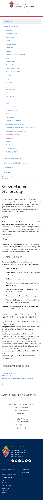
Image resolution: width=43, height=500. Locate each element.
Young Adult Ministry (11, 148)
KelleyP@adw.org (21, 425)
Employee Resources (7, 477)
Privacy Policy (25, 469)
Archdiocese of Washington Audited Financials (17, 378)
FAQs (3, 480)
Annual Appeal (7, 371)
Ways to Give (6, 376)
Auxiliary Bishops (10, 37)
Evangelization (10, 79)
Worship (8, 145)
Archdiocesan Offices (11, 27)
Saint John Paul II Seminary (13, 120)
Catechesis (9, 51)
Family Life (9, 82)
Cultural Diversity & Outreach (14, 68)
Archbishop (9, 30)
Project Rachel (10, 117)
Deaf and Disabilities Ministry (14, 72)
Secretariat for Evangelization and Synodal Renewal (20, 127)
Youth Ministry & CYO (12, 152)
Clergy (7, 58)
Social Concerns (10, 138)
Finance (8, 86)
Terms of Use (25, 472)
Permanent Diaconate (12, 110)
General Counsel (10, 89)
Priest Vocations (10, 114)
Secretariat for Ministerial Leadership (16, 131)
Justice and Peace (10, 96)
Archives (8, 40)
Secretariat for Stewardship (13, 134)
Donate (31, 13)
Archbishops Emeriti (11, 33)
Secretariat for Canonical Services (15, 124)
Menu (12, 13)
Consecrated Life (10, 65)
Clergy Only (5, 482)
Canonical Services (11, 44)
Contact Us (8, 21)
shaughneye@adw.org (21, 410)
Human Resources (11, 93)
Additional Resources (9, 474)
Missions (8, 103)
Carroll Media (9, 47)
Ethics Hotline (8, 167)
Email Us (16, 454)
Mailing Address (18, 456)
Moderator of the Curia (12, 107)
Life (7, 100)
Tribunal (8, 141)
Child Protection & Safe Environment (15, 54)
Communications (10, 61)
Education (8, 75)
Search (21, 13)
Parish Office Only (6, 485)
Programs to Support (9, 373)
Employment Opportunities (12, 158)
